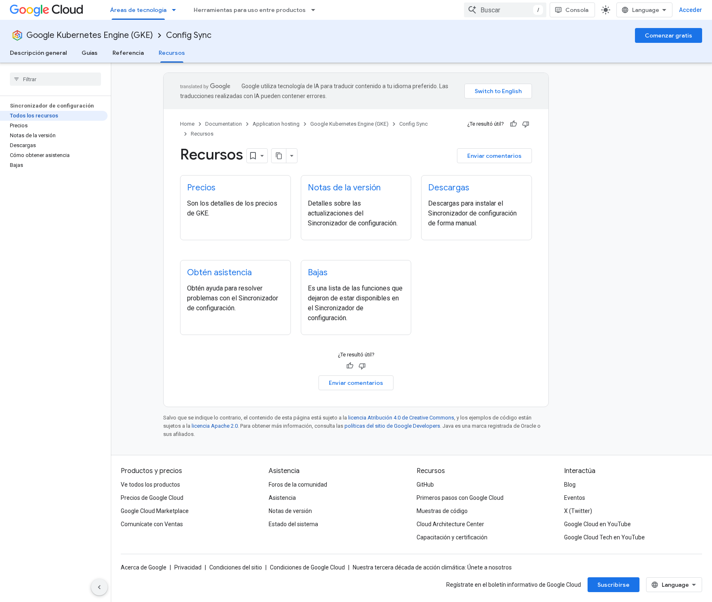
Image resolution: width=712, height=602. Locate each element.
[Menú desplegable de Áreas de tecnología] (176, 10)
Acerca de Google (143, 567)
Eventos (574, 497)
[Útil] (513, 124)
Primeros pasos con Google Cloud (460, 497)
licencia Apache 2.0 (215, 426)
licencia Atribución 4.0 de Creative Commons (401, 418)
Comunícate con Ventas (152, 524)
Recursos (172, 52)
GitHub (425, 484)
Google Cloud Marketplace (155, 511)
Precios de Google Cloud (152, 497)
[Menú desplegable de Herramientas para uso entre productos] (316, 10)
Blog (570, 484)
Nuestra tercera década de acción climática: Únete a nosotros (432, 567)
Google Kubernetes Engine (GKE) (89, 35)
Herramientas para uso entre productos (250, 10)
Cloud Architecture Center (450, 524)
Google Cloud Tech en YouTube (604, 537)
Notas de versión (290, 511)
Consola (576, 10)
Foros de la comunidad (298, 484)
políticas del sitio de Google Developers (392, 426)
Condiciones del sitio (235, 567)
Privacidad (187, 567)
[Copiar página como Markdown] (279, 156)
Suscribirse (613, 584)
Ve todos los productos (150, 484)
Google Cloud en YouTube (597, 524)
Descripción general (38, 52)
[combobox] (505, 9)
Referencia (128, 52)
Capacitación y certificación (452, 537)
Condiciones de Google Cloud (307, 567)
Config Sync (188, 35)
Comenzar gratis (668, 35)
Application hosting (276, 124)
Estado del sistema (293, 524)
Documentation (223, 124)
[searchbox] (55, 79)
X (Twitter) (578, 511)
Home (187, 124)
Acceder (690, 10)
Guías (90, 52)
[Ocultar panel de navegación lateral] (99, 587)
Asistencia (282, 497)
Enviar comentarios (494, 155)
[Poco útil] (526, 124)
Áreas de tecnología (138, 10)
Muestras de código (442, 511)
